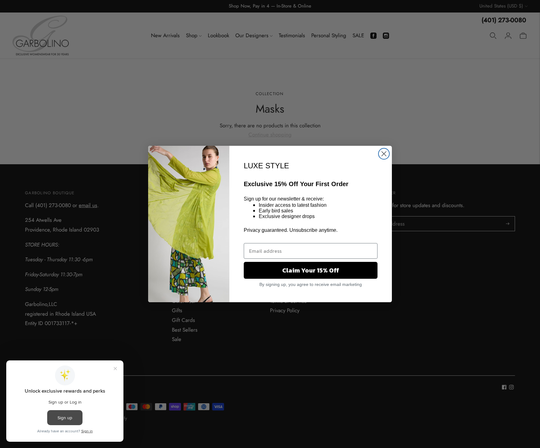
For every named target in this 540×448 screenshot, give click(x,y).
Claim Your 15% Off (310, 270)
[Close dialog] (383, 153)
